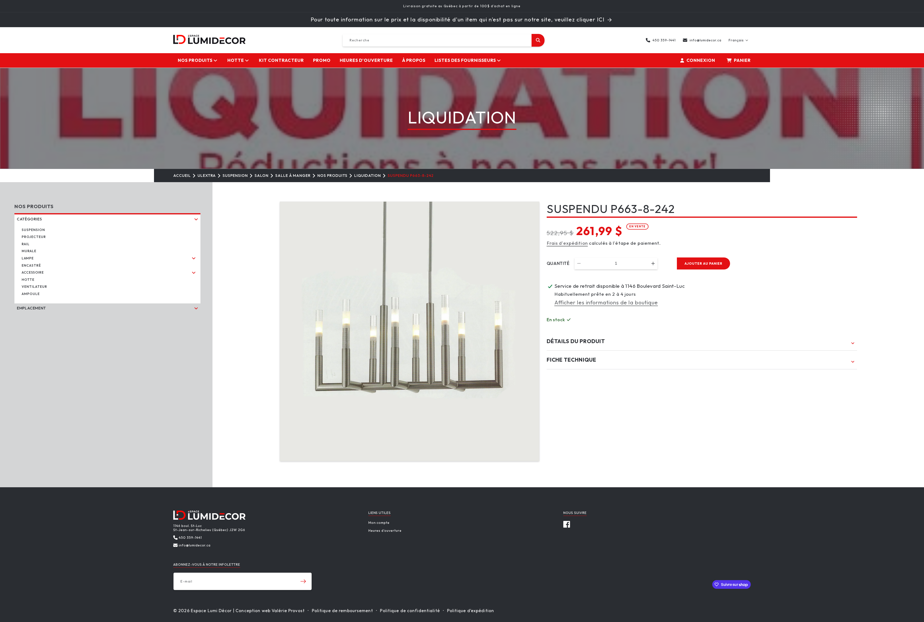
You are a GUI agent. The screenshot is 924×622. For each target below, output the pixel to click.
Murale (29, 251)
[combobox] (443, 40)
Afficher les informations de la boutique (606, 302)
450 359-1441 (664, 40)
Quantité (558, 263)
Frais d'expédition (567, 243)
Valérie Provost (288, 610)
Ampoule (31, 294)
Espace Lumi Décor (211, 610)
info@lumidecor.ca (705, 40)
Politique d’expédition (470, 610)
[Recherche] (538, 40)
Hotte (28, 279)
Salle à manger (293, 175)
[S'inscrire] (303, 581)
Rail (26, 244)
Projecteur (34, 237)
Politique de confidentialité (410, 610)
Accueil (182, 175)
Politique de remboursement (342, 610)
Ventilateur (34, 286)
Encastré (31, 265)
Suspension (235, 175)
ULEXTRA (207, 175)
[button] (738, 40)
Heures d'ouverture (385, 530)
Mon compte (379, 523)
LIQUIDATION (367, 175)
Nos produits (332, 175)
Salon (262, 175)
